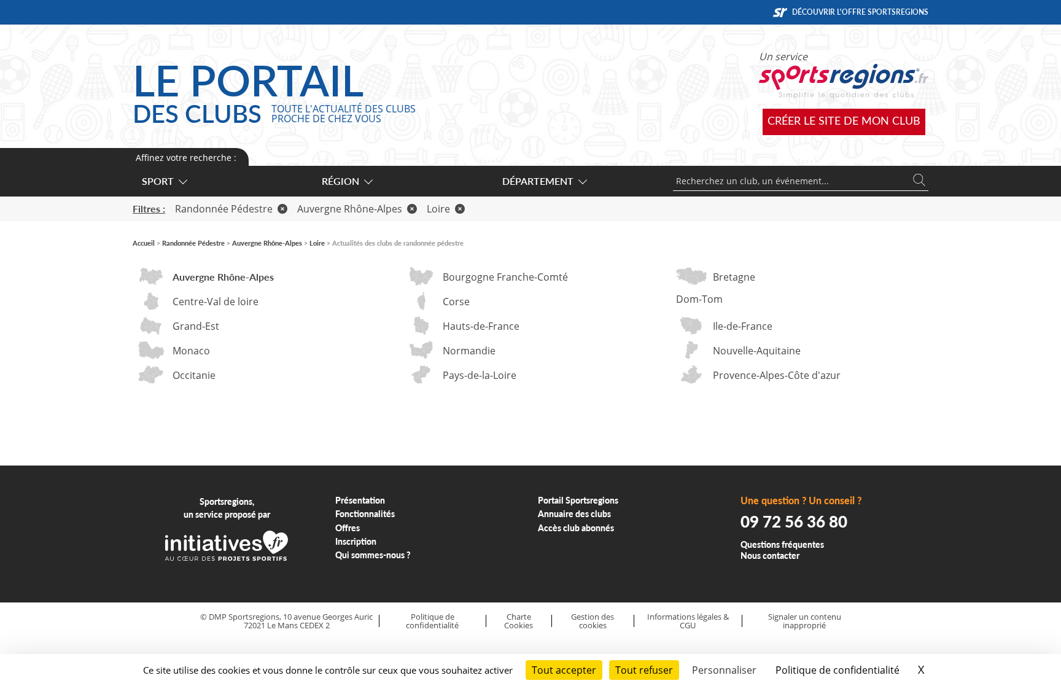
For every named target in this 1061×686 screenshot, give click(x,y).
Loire (438, 209)
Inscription (355, 541)
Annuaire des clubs (574, 514)
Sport (158, 181)
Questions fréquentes (782, 544)
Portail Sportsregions (578, 500)
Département (537, 181)
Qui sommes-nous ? (373, 555)
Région (340, 181)
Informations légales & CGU (688, 621)
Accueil (144, 243)
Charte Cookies (518, 621)
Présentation (360, 500)
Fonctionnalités (365, 514)
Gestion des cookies (592, 621)
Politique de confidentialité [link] (837, 670)
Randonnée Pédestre (224, 209)
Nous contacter (769, 555)
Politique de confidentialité (432, 621)
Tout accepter (564, 670)
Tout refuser (644, 670)
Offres (347, 528)
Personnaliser (724, 670)
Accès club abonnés (576, 528)
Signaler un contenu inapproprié (804, 621)
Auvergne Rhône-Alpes (349, 209)
